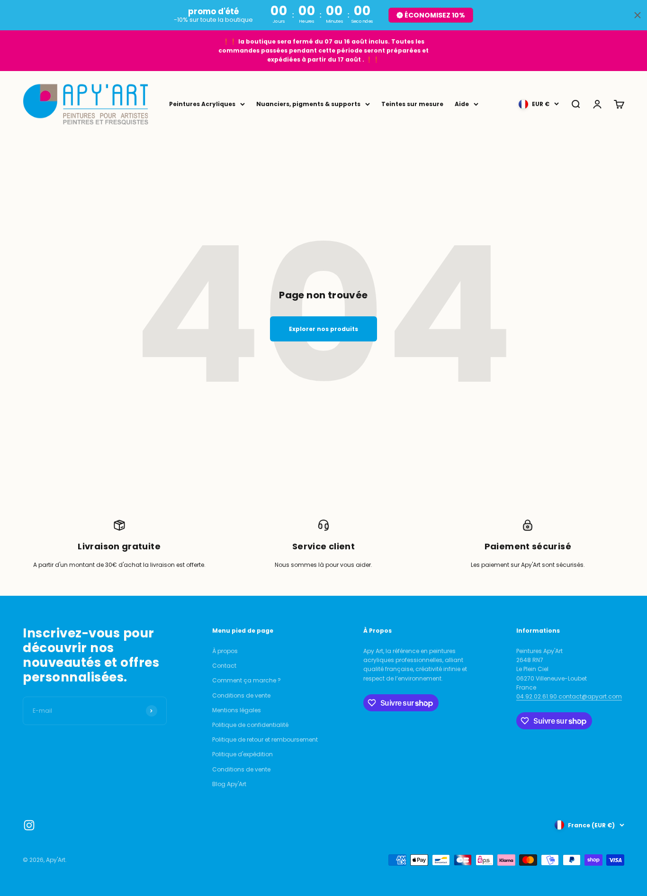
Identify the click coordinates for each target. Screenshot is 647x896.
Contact (224, 666)
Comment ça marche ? (246, 680)
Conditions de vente (241, 695)
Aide (462, 104)
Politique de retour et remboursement (265, 739)
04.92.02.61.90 (537, 696)
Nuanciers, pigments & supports (308, 104)
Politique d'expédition (242, 754)
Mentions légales (236, 710)
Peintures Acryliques (202, 104)
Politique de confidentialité (250, 725)
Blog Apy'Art (229, 784)
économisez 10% (434, 15)
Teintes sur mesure (412, 104)
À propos (225, 651)
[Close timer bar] (637, 15)
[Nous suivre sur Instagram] (29, 825)
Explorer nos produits (323, 329)
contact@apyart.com (590, 696)
